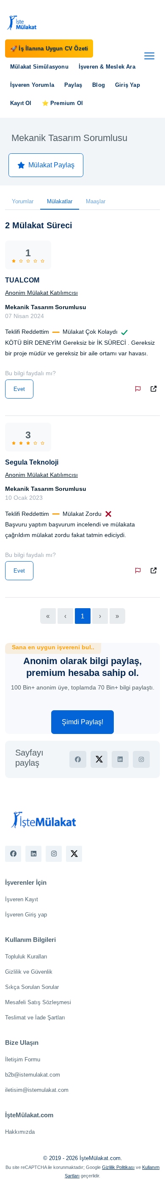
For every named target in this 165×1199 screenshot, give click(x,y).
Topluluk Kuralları (26, 956)
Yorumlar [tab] (22, 201)
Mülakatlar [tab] (59, 201)
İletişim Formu (22, 1059)
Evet (19, 389)
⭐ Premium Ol (62, 103)
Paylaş (73, 85)
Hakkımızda (20, 1132)
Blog (98, 85)
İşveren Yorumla (32, 85)
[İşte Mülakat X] (74, 854)
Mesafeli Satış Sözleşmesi (38, 1002)
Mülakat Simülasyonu (39, 67)
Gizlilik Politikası (118, 1167)
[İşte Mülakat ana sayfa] (22, 22)
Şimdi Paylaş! (82, 721)
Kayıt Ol (21, 103)
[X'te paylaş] (99, 759)
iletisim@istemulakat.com (37, 1090)
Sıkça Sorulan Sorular (32, 987)
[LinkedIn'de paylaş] (120, 759)
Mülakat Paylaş (51, 165)
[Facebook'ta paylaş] (77, 759)
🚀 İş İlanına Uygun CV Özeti (49, 48)
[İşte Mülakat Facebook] (13, 854)
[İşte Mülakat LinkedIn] (33, 854)
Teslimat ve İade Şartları (35, 1017)
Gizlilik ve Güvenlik (28, 972)
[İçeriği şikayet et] (139, 389)
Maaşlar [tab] (95, 201)
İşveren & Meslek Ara (107, 67)
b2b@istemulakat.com (32, 1075)
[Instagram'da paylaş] (141, 759)
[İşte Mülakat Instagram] (54, 854)
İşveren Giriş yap (26, 914)
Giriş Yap (127, 85)
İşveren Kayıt (21, 899)
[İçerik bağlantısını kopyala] (155, 389)
